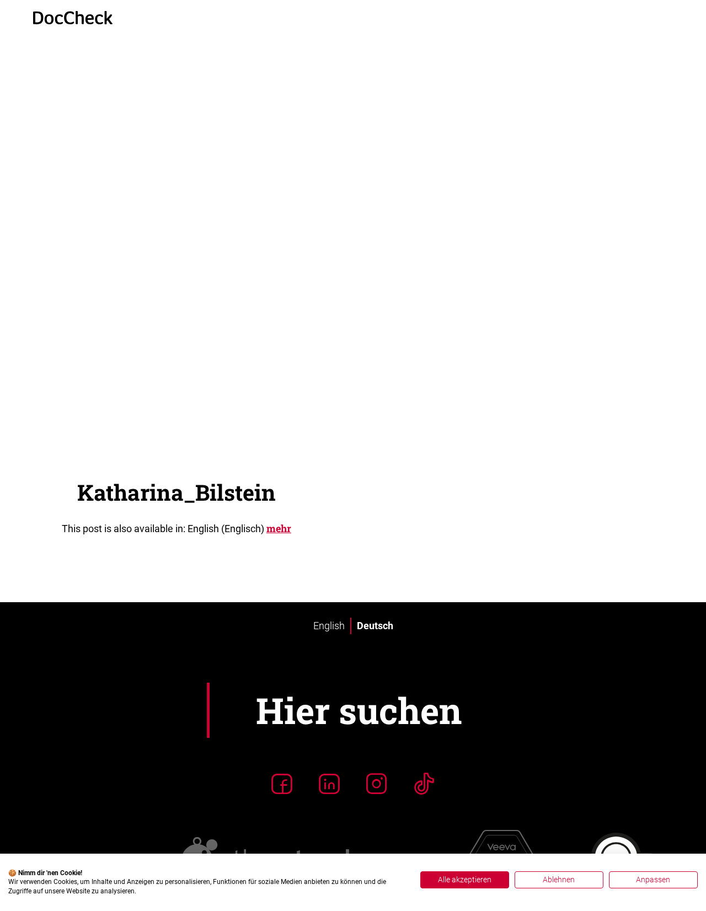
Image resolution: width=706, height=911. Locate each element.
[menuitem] (329, 626)
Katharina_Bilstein (176, 492)
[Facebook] (282, 783)
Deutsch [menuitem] (375, 625)
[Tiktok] (424, 783)
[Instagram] (376, 783)
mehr (278, 528)
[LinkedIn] (329, 783)
